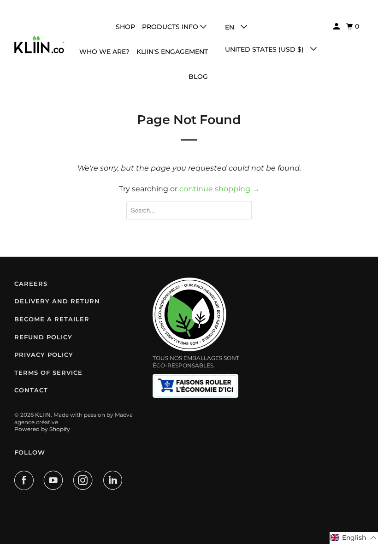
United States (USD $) (265, 49)
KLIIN (43, 414)
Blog (198, 76)
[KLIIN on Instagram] (84, 480)
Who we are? (104, 51)
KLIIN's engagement (172, 51)
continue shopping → (219, 188)
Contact (31, 390)
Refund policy (43, 337)
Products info (171, 27)
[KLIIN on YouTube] (55, 480)
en (230, 27)
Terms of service (48, 372)
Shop (125, 27)
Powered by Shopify (42, 429)
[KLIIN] (39, 44)
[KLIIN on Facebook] (25, 480)
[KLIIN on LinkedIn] (114, 480)
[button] (354, 538)
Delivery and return (57, 301)
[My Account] (337, 26)
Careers (30, 283)
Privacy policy (43, 354)
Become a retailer (51, 319)
